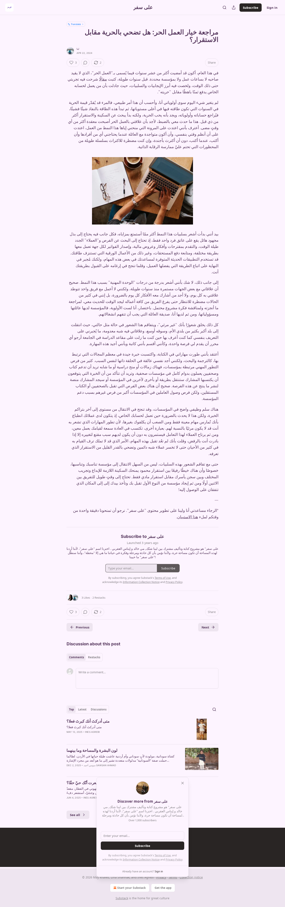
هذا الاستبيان (187, 517)
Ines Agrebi (92, 731)
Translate (76, 24)
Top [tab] (71, 709)
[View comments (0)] (85, 62)
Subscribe (250, 7)
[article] (142, 730)
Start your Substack (131, 888)
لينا (78, 48)
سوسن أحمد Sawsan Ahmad (100, 765)
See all (75, 815)
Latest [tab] (82, 709)
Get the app (163, 888)
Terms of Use (163, 855)
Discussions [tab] (98, 709)
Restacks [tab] (94, 657)
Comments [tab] (76, 657)
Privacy (161, 877)
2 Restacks (98, 597)
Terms (173, 877)
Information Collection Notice (141, 859)
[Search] (224, 7)
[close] (182, 783)
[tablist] (85, 657)
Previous (82, 627)
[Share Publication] (234, 7)
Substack (122, 898)
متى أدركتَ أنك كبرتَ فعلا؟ (88, 721)
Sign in (272, 7)
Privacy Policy (174, 859)
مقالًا (103, 79)
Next (205, 627)
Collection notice (191, 877)
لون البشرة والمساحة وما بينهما (92, 750)
